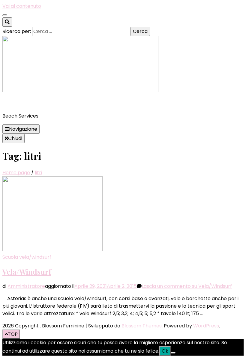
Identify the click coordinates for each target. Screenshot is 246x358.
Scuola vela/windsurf (26, 257)
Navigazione (23, 129)
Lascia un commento (187, 286)
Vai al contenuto (21, 6)
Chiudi (15, 138)
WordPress (206, 325)
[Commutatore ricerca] (7, 22)
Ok (165, 351)
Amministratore (26, 286)
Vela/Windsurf (26, 271)
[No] (173, 353)
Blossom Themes (142, 325)
